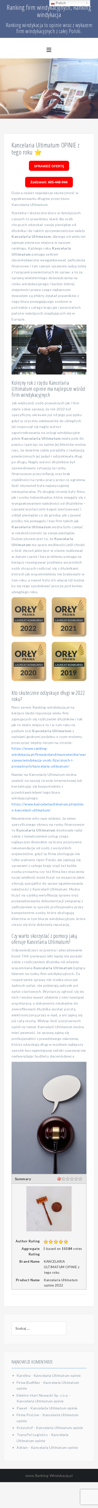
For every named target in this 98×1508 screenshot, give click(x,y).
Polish (60, 3)
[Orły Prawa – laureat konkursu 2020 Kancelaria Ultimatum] (29, 661)
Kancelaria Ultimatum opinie (57, 1375)
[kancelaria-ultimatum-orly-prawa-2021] (69, 617)
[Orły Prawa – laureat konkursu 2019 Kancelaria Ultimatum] (69, 661)
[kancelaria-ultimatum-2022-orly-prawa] (29, 617)
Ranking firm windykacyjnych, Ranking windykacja (49, 11)
